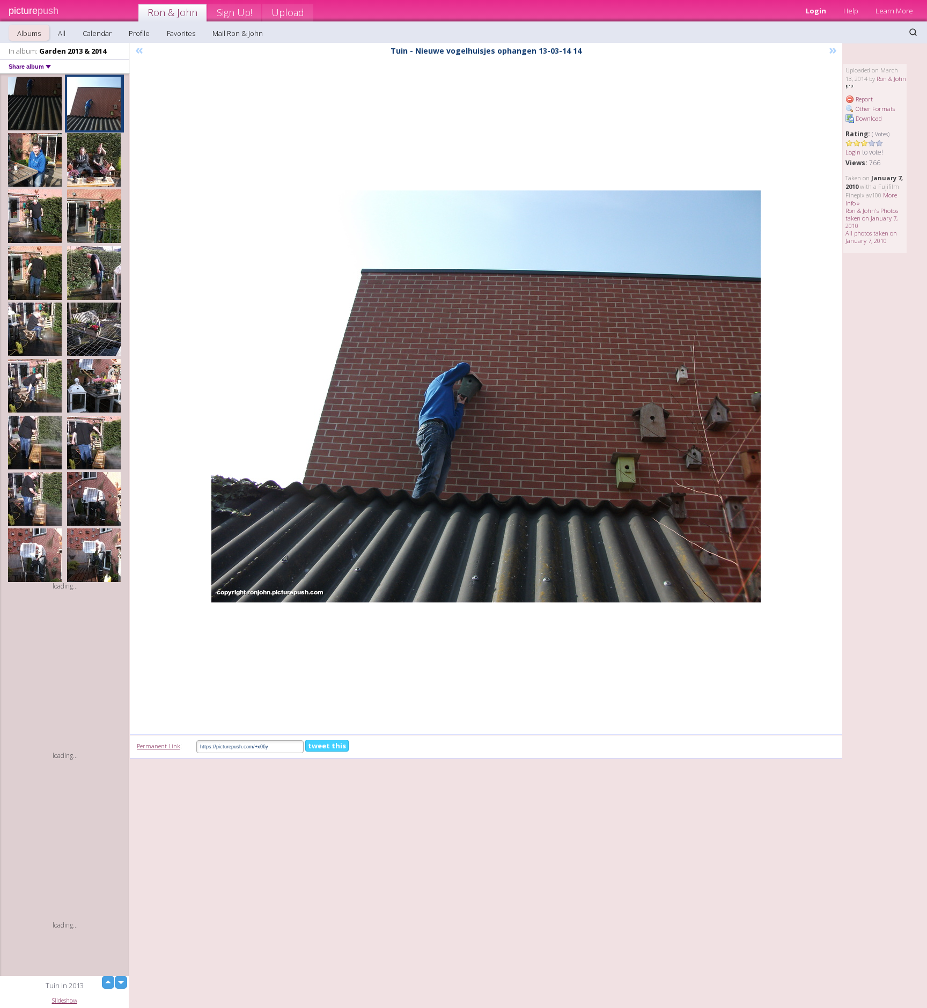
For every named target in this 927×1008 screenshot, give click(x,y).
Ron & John (172, 12)
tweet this (327, 746)
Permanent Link (158, 746)
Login (816, 11)
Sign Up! (234, 12)
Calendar (97, 33)
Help (850, 11)
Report (863, 99)
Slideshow (64, 1000)
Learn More (894, 11)
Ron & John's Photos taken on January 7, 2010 (871, 218)
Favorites (181, 33)
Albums (29, 33)
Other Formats (874, 109)
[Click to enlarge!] (486, 396)
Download (868, 118)
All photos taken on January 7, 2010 (871, 237)
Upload (287, 12)
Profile (139, 33)
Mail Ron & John (237, 33)
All (61, 33)
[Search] (913, 32)
